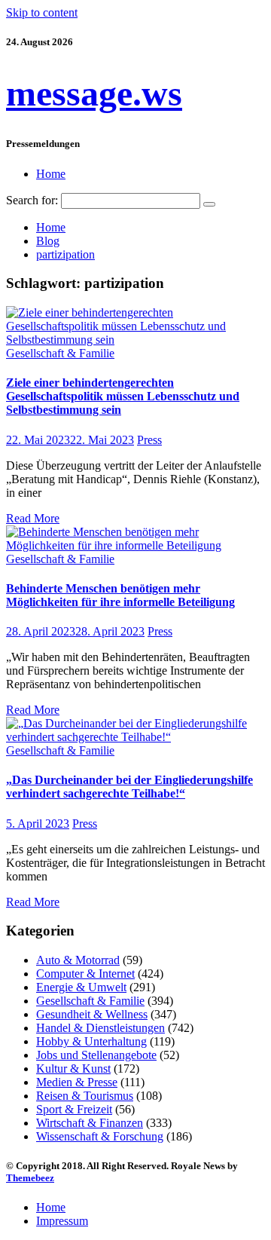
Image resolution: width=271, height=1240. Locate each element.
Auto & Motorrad (78, 960)
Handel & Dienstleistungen (100, 1027)
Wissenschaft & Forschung (99, 1136)
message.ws (94, 93)
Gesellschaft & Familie (60, 353)
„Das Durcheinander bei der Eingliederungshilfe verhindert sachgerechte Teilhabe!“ (129, 786)
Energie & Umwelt (81, 987)
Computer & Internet (85, 973)
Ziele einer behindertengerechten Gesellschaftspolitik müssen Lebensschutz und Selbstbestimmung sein (122, 396)
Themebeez (30, 1177)
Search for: (32, 200)
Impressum (62, 1220)
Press (149, 439)
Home (50, 173)
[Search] (209, 204)
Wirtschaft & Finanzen (89, 1122)
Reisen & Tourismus (84, 1095)
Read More (32, 518)
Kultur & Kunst (73, 1068)
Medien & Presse (76, 1082)
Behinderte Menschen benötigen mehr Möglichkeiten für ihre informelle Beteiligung (120, 595)
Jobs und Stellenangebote (96, 1055)
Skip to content (42, 12)
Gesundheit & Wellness (92, 1014)
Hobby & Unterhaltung (91, 1041)
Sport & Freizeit (74, 1109)
